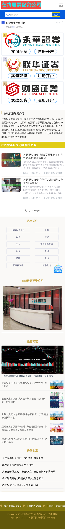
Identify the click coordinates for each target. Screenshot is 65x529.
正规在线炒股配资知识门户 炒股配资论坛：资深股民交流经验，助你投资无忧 (24, 428)
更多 (58, 22)
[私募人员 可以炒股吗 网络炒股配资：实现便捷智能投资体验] (56, 415)
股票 (47, 229)
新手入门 (46, 265)
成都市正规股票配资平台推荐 (18, 464)
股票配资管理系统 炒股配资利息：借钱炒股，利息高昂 (27, 376)
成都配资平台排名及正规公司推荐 (20, 485)
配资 (18, 236)
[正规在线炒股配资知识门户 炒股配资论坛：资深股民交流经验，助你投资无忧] (56, 427)
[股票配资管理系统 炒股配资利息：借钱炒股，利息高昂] (32, 359)
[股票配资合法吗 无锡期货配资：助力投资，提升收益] (56, 384)
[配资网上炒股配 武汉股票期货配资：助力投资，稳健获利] (56, 400)
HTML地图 (52, 514)
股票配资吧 (18, 265)
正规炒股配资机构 (56, 505)
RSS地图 (41, 514)
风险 (18, 258)
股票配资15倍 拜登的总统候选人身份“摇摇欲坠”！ (43, 181)
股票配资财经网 (39, 517)
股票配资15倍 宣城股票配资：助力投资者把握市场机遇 (43, 156)
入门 (47, 258)
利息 (18, 251)
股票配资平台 (18, 229)
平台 (18, 244)
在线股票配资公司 (13, 505)
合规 (47, 251)
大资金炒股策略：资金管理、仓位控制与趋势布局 (28, 471)
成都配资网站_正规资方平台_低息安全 (23, 478)
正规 (47, 236)
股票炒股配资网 (34, 505)
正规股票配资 (46, 244)
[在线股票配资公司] (21, 5)
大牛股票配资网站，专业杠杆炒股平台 (22, 458)
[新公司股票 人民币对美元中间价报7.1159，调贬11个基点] (56, 440)
